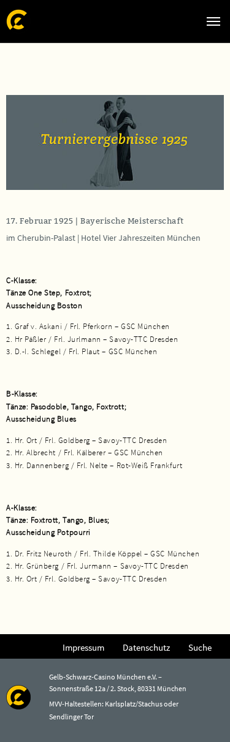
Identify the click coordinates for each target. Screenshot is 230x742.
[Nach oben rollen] (203, 715)
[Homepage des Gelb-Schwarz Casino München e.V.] (18, 21)
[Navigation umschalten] (213, 21)
